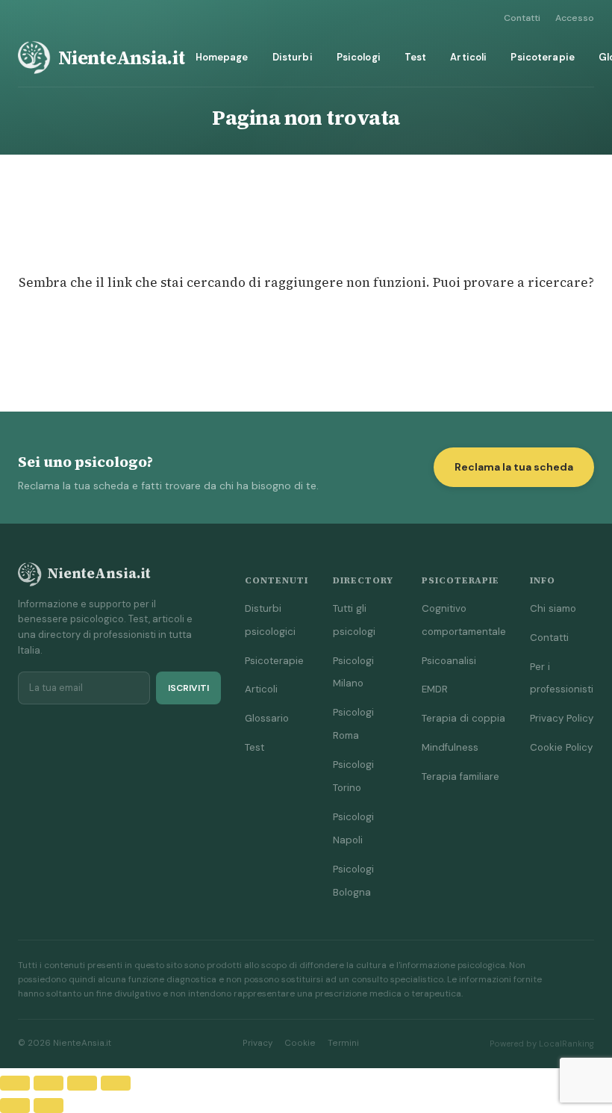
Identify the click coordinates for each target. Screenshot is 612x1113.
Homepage (222, 57)
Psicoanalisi (449, 660)
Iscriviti (188, 688)
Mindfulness (450, 747)
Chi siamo (553, 608)
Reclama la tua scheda (514, 467)
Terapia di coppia (463, 718)
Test (416, 57)
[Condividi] (82, 1083)
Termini (343, 1043)
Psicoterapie (542, 57)
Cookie (300, 1043)
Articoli (468, 57)
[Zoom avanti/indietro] (15, 1083)
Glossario (267, 718)
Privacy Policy (561, 718)
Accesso (574, 18)
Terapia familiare (460, 776)
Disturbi (292, 57)
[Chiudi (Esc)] (116, 1083)
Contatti (522, 18)
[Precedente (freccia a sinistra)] (15, 1105)
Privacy (257, 1043)
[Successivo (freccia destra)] (48, 1105)
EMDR (435, 689)
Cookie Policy (561, 747)
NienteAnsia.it (121, 57)
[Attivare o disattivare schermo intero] (48, 1083)
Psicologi (359, 57)
